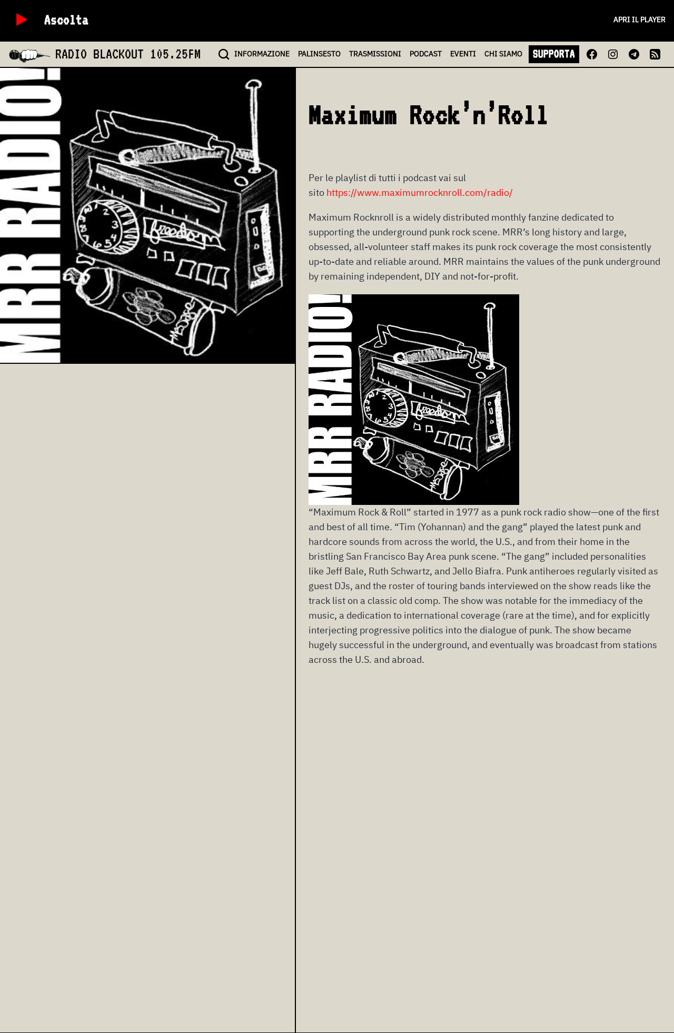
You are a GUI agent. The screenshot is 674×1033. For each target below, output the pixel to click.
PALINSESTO (319, 53)
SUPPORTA (554, 53)
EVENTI (463, 53)
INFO (262, 53)
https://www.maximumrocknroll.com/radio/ (419, 192)
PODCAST (426, 53)
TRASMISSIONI (375, 53)
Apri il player (639, 19)
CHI (503, 53)
